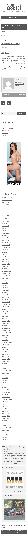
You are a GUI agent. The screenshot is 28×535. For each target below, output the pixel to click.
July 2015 (4, 375)
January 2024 (5, 226)
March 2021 (5, 290)
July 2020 (4, 309)
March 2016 (5, 356)
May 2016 (4, 352)
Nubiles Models (14, 7)
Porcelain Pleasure (7, 128)
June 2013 (5, 435)
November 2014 (6, 394)
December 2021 (6, 269)
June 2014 (5, 406)
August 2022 (5, 250)
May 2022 (4, 257)
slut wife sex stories (8, 197)
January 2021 (5, 295)
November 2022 (6, 242)
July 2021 (4, 280)
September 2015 (7, 371)
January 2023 (5, 238)
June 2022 (5, 254)
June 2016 (5, 349)
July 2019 (4, 337)
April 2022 (5, 259)
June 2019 (5, 340)
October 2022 (6, 245)
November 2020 (6, 299)
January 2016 (5, 361)
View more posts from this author (19, 83)
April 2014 (5, 411)
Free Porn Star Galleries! (14, 491)
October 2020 (6, 302)
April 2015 (5, 382)
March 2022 (5, 261)
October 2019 (6, 330)
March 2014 (5, 413)
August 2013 (5, 430)
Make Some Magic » (22, 95)
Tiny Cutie (5, 135)
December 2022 (6, 240)
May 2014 (4, 409)
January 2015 (5, 390)
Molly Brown (5, 53)
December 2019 (6, 325)
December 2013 (6, 420)
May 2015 (4, 380)
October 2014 (6, 397)
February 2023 (6, 235)
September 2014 (7, 399)
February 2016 (6, 359)
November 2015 (6, 366)
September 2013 (7, 428)
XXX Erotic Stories (7, 207)
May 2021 (4, 285)
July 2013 (4, 432)
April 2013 (5, 439)
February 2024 (6, 223)
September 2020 (7, 304)
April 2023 (5, 231)
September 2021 (7, 276)
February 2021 (6, 292)
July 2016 (4, 347)
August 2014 (5, 401)
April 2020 (5, 316)
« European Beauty (6, 95)
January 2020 (5, 323)
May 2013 (4, 437)
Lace (3, 126)
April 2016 (5, 354)
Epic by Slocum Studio (12, 532)
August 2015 (5, 373)
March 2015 (5, 385)
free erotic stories (7, 200)
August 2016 (5, 344)
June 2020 (5, 311)
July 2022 (4, 252)
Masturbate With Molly (10, 44)
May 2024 (4, 219)
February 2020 (6, 321)
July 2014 (4, 404)
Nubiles (4, 40)
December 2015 (6, 363)
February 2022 (6, 264)
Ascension (5, 133)
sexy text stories (6, 202)
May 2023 (4, 228)
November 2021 (6, 271)
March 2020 (5, 318)
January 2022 (5, 266)
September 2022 (7, 247)
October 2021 (6, 273)
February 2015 (6, 387)
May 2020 (4, 314)
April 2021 (5, 288)
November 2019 (6, 328)
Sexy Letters (5, 204)
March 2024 (5, 221)
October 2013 (6, 425)
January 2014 (5, 418)
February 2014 (6, 416)
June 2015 (5, 378)
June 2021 (5, 283)
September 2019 (7, 333)
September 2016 (7, 342)
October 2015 (6, 368)
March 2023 (5, 233)
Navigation (15, 17)
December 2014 (6, 392)
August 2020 (5, 307)
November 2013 (6, 423)
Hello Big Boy (6, 130)
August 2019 (5, 335)
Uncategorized (16, 75)
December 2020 (6, 297)
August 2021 (5, 278)
